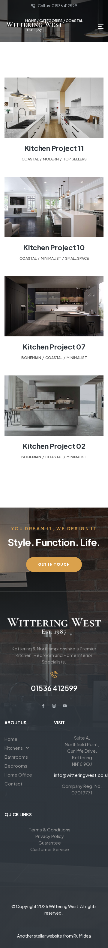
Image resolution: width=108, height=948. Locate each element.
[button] (29, 747)
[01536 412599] (54, 674)
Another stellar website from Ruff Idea (54, 935)
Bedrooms (15, 765)
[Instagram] (54, 706)
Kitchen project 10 (54, 247)
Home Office (18, 774)
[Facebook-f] (43, 706)
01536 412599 (54, 687)
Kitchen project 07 (54, 346)
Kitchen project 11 (54, 147)
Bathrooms (16, 757)
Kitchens (13, 748)
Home (10, 739)
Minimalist (51, 258)
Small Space (77, 258)
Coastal (30, 159)
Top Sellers (75, 159)
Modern (51, 159)
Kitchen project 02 (54, 445)
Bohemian (31, 357)
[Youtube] (65, 706)
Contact (13, 783)
